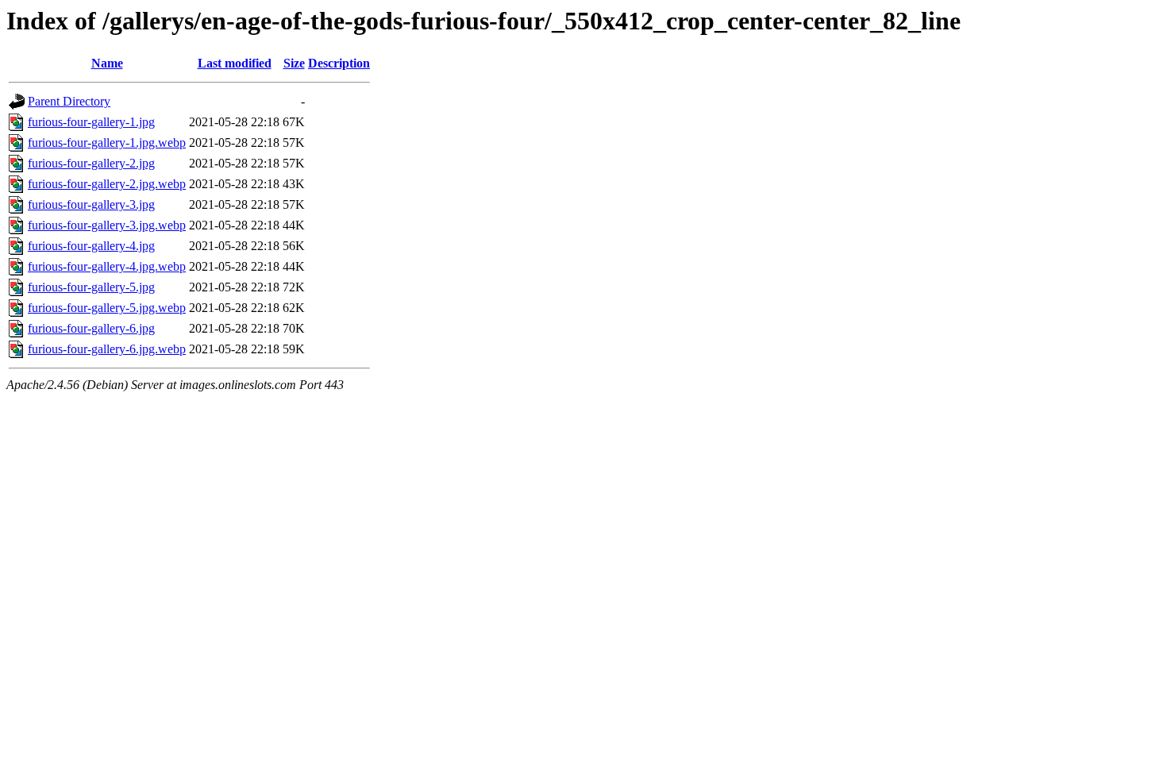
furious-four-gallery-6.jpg (91, 328)
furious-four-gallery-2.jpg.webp (107, 184)
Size (294, 63)
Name (107, 63)
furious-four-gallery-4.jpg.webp (107, 266)
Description (339, 63)
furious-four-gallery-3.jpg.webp (107, 225)
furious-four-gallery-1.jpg (91, 122)
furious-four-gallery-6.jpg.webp (107, 349)
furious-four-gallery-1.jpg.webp (107, 142)
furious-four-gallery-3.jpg (91, 204)
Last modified (235, 63)
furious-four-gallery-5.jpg (91, 287)
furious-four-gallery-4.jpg (91, 245)
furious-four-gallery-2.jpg (91, 163)
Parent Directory (69, 101)
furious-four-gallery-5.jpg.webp (107, 307)
